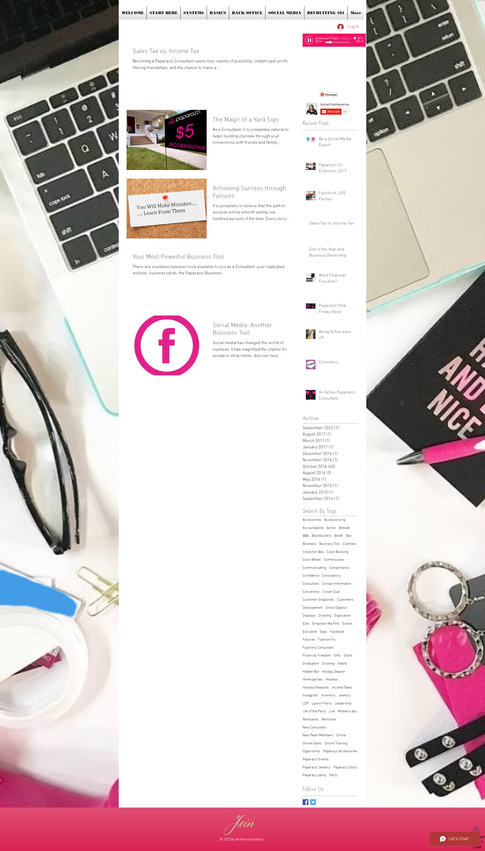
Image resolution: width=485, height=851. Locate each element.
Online (341, 735)
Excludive (310, 632)
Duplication (342, 616)
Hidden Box (311, 672)
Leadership (343, 703)
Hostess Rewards (316, 688)
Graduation (311, 664)
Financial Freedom (317, 655)
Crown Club (331, 592)
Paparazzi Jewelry (316, 767)
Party (333, 775)
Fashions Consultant (318, 648)
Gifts (337, 655)
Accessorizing (334, 520)
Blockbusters (321, 536)
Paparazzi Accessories (340, 751)
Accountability (313, 528)
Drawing (325, 616)
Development (313, 608)
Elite (306, 624)
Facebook (337, 632)
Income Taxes (342, 688)
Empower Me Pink (325, 624)
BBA (306, 536)
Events (347, 624)
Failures (309, 640)
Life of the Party (314, 711)
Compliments (339, 568)
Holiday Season (333, 672)
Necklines (328, 719)
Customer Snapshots (318, 600)
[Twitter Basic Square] (313, 802)
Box (348, 536)
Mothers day (347, 711)
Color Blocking (337, 552)
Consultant (311, 584)
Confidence (311, 576)
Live (332, 711)
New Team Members (318, 735)
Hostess (332, 679)
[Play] (309, 40)
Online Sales (312, 743)
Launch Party (322, 703)
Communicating (314, 568)
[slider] (360, 38)
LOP (306, 703)
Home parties (313, 679)
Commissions (334, 560)
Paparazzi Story (345, 767)
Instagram (310, 695)
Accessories (312, 520)
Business (309, 544)
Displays (309, 616)
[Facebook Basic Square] (305, 802)
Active (331, 528)
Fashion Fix (326, 640)
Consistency (331, 576)
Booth (338, 536)
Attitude (344, 528)
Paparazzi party (314, 775)
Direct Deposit (336, 608)
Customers (345, 600)
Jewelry (344, 695)
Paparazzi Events (316, 759)
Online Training (336, 743)
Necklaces (310, 719)
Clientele (349, 544)
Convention (311, 592)
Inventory (328, 695)
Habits (342, 664)
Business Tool (329, 544)
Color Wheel (312, 560)
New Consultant (314, 727)
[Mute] (355, 38)
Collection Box (313, 552)
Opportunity (311, 751)
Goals (348, 655)
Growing (328, 664)
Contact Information (336, 584)
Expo (323, 632)
